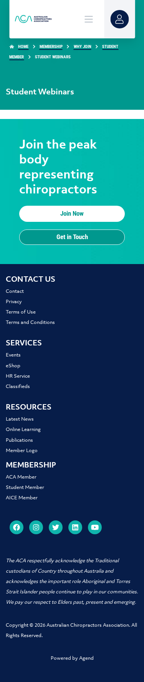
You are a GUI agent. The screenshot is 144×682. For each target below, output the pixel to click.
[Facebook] (16, 527)
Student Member (25, 487)
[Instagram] (36, 527)
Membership (51, 46)
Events (13, 355)
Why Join (82, 46)
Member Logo (22, 450)
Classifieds (18, 386)
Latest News (20, 419)
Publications (19, 440)
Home (23, 46)
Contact (15, 291)
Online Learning (23, 429)
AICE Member (22, 497)
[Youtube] (95, 527)
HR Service (18, 376)
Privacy (14, 301)
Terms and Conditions (30, 322)
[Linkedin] (75, 527)
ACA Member (21, 477)
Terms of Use (21, 312)
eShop (13, 365)
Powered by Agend (72, 658)
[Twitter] (56, 527)
